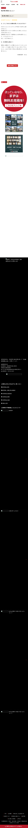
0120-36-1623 (11, 371)
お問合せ (19, 818)
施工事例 (13, 4)
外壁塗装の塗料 (5, 387)
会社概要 (10, 813)
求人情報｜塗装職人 (12, 818)
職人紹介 (8, 4)
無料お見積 (5, 403)
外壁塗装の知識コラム (15, 816)
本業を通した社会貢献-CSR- (18, 813)
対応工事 (2, 4)
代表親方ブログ (7, 816)
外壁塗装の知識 (6, 400)
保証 (17, 4)
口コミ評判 (3, 7)
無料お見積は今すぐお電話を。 (14, 826)
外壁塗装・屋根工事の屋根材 (8, 390)
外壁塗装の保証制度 (7, 393)
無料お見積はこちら (12, 65)
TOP (5, 813)
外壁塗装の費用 (6, 396)
